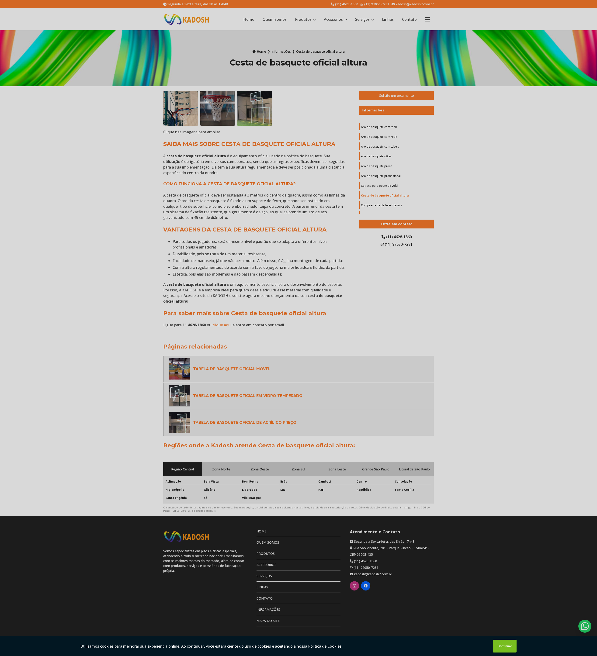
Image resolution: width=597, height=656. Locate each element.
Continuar (505, 646)
